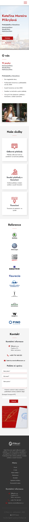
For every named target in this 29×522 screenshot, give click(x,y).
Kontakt (15, 478)
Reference (15, 475)
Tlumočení (8, 43)
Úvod (15, 467)
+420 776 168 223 (16, 355)
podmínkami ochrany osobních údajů (14, 391)
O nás (15, 470)
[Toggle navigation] (25, 3)
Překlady (7, 38)
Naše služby (14, 472)
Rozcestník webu (15, 483)
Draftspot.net (22, 518)
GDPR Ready (15, 515)
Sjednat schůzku (15, 480)
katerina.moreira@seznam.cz (16, 360)
